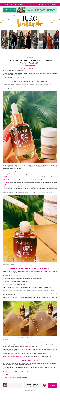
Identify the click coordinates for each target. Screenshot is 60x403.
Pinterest (33, 386)
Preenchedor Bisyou (26, 346)
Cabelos (7, 4)
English (29, 1)
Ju (11, 385)
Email (37, 386)
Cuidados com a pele (17, 382)
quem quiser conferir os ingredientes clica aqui (15, 356)
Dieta (41, 4)
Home (4, 1)
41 (44, 385)
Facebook (27, 386)
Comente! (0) (52, 385)
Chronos (11, 382)
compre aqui (29, 363)
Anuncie (12, 1)
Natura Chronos (28, 382)
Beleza (13, 4)
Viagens (47, 4)
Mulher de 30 (22, 4)
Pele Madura (34, 382)
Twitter (30, 386)
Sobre (8, 1)
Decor (30, 4)
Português (26, 1)
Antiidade (7, 382)
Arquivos (18, 1)
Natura (23, 382)
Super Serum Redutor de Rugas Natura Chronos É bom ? (29, 61)
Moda (36, 4)
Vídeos (53, 4)
